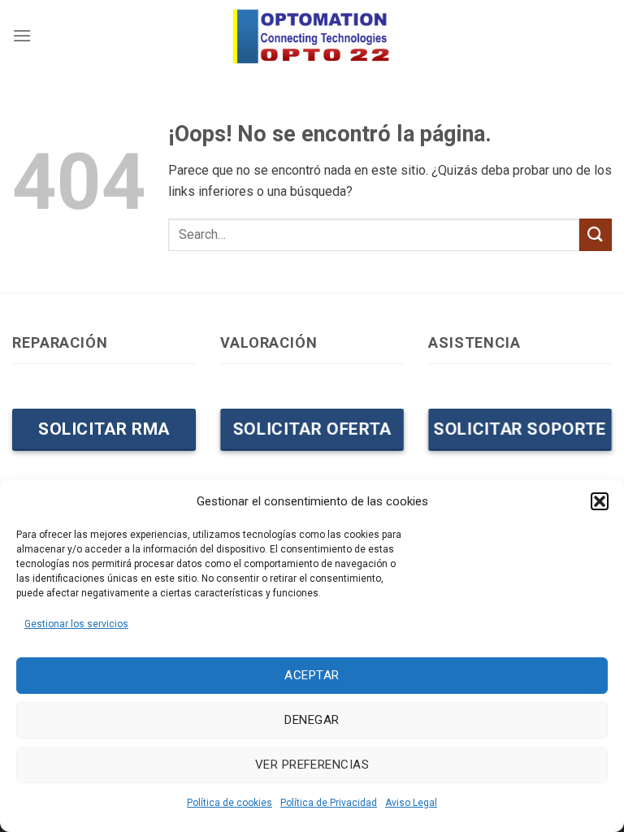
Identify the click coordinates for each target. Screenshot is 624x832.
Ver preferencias (312, 764)
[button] (600, 501)
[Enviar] (595, 234)
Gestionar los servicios (76, 624)
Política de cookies (229, 802)
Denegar (311, 720)
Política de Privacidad (328, 802)
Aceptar (311, 675)
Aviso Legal (411, 802)
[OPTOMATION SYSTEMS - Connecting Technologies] (312, 35)
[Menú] (22, 35)
